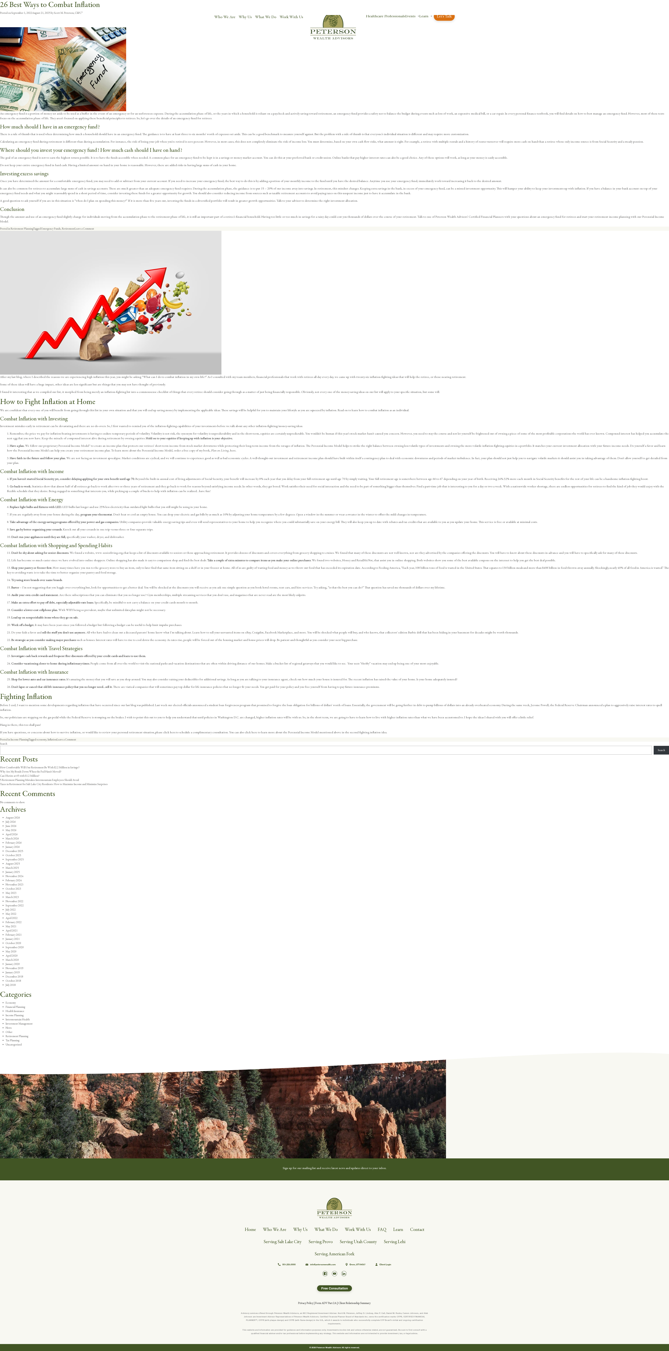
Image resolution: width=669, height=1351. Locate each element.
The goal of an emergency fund (19, 158)
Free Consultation (334, 1288)
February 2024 (14, 880)
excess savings (34, 173)
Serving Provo (321, 1242)
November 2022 (14, 901)
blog (133, 705)
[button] (418, 16)
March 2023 (12, 897)
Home (250, 1229)
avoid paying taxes (322, 193)
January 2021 (13, 939)
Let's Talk (444, 16)
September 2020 (15, 947)
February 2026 (14, 842)
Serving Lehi (394, 1242)
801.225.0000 (289, 1264)
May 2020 (11, 951)
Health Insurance (15, 1011)
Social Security (608, 142)
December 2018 (14, 976)
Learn (423, 16)
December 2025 (14, 851)
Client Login (385, 1264)
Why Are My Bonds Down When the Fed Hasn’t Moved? (30, 771)
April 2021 (12, 930)
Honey (346, 560)
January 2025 (13, 872)
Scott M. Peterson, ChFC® (68, 13)
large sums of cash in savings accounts (84, 189)
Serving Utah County (358, 1242)
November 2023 (14, 884)
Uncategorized (14, 1044)
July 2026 (11, 822)
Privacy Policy (305, 1303)
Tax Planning (12, 1040)
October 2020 (13, 943)
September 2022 (15, 905)
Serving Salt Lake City (283, 1242)
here (233, 450)
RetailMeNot (364, 560)
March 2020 (12, 960)
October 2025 (13, 855)
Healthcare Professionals (385, 16)
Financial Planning (15, 1007)
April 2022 (12, 918)
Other (9, 1032)
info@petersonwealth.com (323, 1264)
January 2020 (13, 964)
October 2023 (13, 888)
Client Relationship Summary (354, 1303)
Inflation (52, 739)
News (9, 1028)
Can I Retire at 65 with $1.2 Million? (19, 776)
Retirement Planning (22, 228)
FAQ (382, 1229)
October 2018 (13, 981)
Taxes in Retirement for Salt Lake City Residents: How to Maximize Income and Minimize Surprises (54, 784)
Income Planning (19, 739)
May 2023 (11, 893)
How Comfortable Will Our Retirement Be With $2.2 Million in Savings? (39, 767)
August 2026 (13, 817)
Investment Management (19, 1023)
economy (41, 739)
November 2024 (14, 876)
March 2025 (12, 868)
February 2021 (14, 935)
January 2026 (13, 847)
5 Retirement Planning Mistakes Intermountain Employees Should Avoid (39, 780)
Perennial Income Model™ (74, 446)
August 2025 (13, 863)
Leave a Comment (84, 228)
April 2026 (12, 834)
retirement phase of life (171, 217)
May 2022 (11, 914)
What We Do (265, 17)
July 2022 (11, 909)
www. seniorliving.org (109, 553)
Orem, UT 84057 (357, 1264)
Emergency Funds (51, 228)
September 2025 (15, 859)
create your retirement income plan (88, 450)
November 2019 (14, 968)
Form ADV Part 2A (325, 1303)
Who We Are (224, 17)
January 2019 (13, 972)
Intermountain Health (18, 1019)
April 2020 (12, 955)
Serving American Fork (335, 1254)
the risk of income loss (292, 142)
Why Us (245, 17)
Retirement (68, 228)
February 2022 (14, 922)
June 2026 (11, 826)
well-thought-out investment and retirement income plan (288, 458)
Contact (417, 1229)
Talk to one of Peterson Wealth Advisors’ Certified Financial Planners (460, 217)
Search (3, 743)
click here (251, 732)
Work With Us (291, 17)
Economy (11, 1002)
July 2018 (11, 985)
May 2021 (11, 926)
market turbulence (458, 458)
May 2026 (11, 830)
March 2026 (12, 838)
